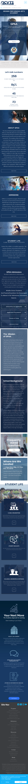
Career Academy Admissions (13, 724)
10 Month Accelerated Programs (13, 712)
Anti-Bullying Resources (13, 737)
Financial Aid (13, 726)
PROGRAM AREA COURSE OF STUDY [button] (12, 7)
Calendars (13, 734)
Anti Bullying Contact (13, 753)
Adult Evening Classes (13, 715)
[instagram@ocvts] (23, 704)
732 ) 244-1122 (18, 773)
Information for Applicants (14, 306)
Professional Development (13, 740)
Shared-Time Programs (13, 710)
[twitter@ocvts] (21, 704)
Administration (13, 744)
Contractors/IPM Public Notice (13, 747)
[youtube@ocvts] (26, 704)
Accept (20, 782)
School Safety (13, 735)
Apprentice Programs (13, 717)
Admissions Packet (14, 324)
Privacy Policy (8, 779)
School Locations (13, 754)
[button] (1, 8)
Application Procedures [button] (14, 312)
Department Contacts (13, 751)
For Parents (13, 739)
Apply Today (13, 728)
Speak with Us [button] (13, 729)
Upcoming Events (13, 761)
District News (13, 759)
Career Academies (13, 713)
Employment (13, 742)
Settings (7, 782)
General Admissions (13, 723)
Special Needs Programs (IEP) (13, 718)
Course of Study (14, 318)
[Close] (26, 776)
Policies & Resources (13, 745)
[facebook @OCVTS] (18, 704)
